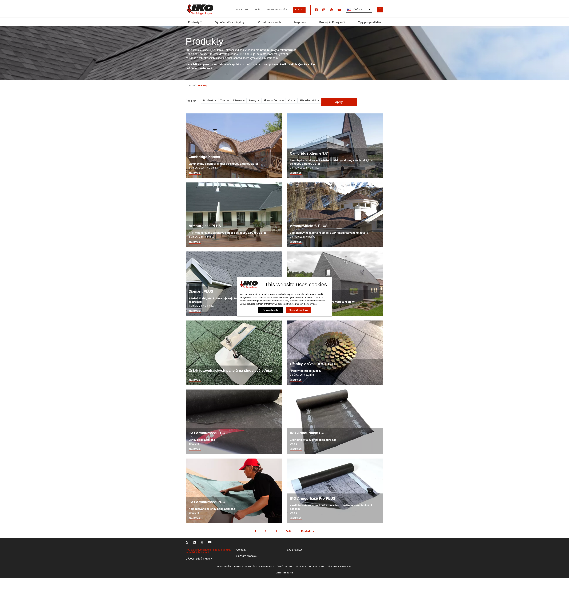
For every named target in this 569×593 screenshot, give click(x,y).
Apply (339, 102)
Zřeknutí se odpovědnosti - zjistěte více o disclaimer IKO (318, 566)
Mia (291, 573)
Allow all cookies (298, 310)
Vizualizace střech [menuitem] (269, 22)
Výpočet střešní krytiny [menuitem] (230, 22)
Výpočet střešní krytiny (199, 558)
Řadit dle (191, 101)
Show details (270, 310)
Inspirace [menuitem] (300, 22)
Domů (193, 85)
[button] (209, 101)
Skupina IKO (242, 9)
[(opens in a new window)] (316, 9)
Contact (241, 549)
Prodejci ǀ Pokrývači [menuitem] (332, 22)
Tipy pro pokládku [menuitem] (369, 22)
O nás (257, 9)
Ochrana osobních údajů (268, 566)
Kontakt (299, 9)
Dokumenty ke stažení (276, 9)
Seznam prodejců (246, 556)
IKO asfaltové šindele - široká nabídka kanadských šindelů (208, 551)
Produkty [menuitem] (194, 22)
